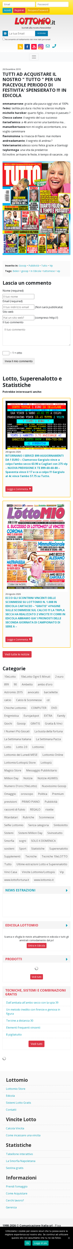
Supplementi (12, 856)
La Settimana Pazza (48, 739)
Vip (51, 265)
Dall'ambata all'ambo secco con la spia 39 (32, 1002)
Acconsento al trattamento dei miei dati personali (27, 39)
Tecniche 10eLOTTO (55, 856)
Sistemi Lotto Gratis (18, 1103)
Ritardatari (11, 817)
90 (15, 684)
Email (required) (13, 301)
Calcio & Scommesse (29, 700)
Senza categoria (38, 825)
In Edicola (36, 271)
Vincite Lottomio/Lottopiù (38, 872)
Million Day (11, 778)
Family (61, 716)
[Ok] (68, 1238)
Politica (42, 794)
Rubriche (28, 817)
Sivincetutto (54, 833)
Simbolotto (61, 825)
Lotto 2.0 (21, 747)
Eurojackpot (31, 716)
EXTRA (48, 716)
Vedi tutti (36, 976)
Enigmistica (11, 716)
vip (58, 271)
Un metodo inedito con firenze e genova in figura (33, 1011)
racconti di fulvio (14, 809)
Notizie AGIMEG (48, 778)
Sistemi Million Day (30, 833)
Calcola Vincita (15, 1128)
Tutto (44, 265)
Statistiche (37, 848)
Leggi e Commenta (18, 489)
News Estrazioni (20, 890)
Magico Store (12, 770)
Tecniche (31, 856)
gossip (24, 271)
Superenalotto (58, 848)
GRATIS (35, 723)
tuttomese (49, 271)
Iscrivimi (41, 33)
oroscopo (27, 794)
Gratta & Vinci (53, 723)
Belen (16, 271)
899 (6, 684)
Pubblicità (34, 265)
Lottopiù (46, 762)
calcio (7, 700)
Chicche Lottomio (15, 708)
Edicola (10, 1096)
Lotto (7, 747)
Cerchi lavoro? (15, 1200)
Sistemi (8, 833)
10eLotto (10, 676)
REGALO (35, 809)
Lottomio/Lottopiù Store (20, 762)
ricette (49, 809)
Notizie (28, 778)
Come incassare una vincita (23, 1135)
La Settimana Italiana (17, 739)
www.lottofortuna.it (16, 880)
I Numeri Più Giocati (17, 731)
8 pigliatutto (14, 1034)
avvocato (33, 692)
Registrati (19, 10)
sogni (22, 841)
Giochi (8, 723)
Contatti (11, 1110)
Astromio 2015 (13, 692)
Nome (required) (13, 290)
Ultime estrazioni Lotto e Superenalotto (41, 864)
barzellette (51, 692)
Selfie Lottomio (13, 825)
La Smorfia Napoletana (20, 1161)
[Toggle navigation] (34, 57)
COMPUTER (38, 708)
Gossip (22, 265)
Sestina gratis (14, 1168)
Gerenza (11, 1207)
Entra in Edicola (36, 945)
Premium (58, 794)
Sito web (8, 312)
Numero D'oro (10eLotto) (20, 786)
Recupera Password (38, 10)
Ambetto (27, 684)
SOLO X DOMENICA (43, 841)
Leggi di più (40, 1243)
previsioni (10, 802)
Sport (22, 848)
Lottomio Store (15, 1089)
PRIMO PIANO (31, 802)
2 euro (59, 676)
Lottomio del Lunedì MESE (21, 755)
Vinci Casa (10, 872)
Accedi (7, 10)
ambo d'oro (45, 684)
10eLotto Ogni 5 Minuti (35, 676)
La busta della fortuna (48, 731)
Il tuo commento (13, 322)
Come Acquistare (16, 1193)
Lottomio (38, 747)
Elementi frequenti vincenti (23, 1027)
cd (48, 700)
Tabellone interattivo (19, 1154)
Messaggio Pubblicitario (41, 770)
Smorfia (9, 841)
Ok (27, 1243)
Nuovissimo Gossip (54, 786)
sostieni (9, 848)
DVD (54, 708)
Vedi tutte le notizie (17, 654)
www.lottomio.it (44, 880)
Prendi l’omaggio (17, 1186)
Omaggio (10, 794)
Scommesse (46, 817)
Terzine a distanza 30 (19, 1020)
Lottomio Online (52, 755)
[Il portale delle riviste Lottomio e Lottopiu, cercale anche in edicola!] (36, 21)
